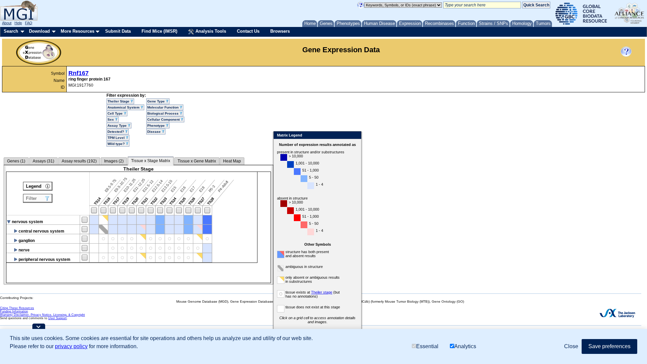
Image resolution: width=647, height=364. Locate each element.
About (6, 23)
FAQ (28, 23)
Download (39, 31)
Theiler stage (321, 292)
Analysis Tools (210, 31)
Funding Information (14, 311)
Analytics (465, 346)
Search (11, 31)
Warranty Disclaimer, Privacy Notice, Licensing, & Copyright (42, 314)
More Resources (77, 31)
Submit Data (118, 31)
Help (18, 23)
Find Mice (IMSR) (159, 31)
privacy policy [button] (71, 346)
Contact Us (248, 31)
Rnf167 (78, 73)
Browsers (280, 31)
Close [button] (571, 346)
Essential (427, 346)
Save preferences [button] (609, 346)
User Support (57, 318)
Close (355, 135)
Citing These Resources (17, 308)
